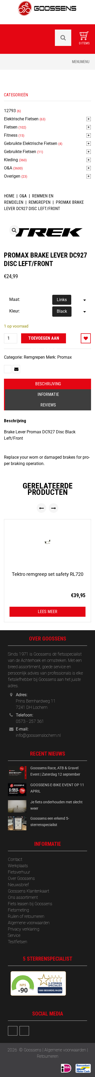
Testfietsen (17, 941)
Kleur (14, 311)
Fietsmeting (18, 910)
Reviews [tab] (48, 404)
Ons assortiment (23, 897)
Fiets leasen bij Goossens (30, 903)
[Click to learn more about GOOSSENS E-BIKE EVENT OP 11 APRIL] (17, 789)
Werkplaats (18, 865)
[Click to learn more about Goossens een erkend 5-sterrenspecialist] (17, 822)
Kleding (11, 159)
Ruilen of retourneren (26, 916)
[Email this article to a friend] (16, 369)
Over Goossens (21, 878)
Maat (14, 299)
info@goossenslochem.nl (38, 735)
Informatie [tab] (48, 394)
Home (9, 195)
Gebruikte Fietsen (20, 151)
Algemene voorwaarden (29, 922)
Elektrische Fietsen (21, 118)
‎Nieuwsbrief (18, 884)
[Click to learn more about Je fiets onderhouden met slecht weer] (17, 806)
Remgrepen (39, 202)
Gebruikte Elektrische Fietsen (30, 143)
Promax (64, 357)
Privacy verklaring (23, 929)
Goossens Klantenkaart (28, 891)
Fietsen (10, 127)
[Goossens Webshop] (47, 11)
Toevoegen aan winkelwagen (43, 339)
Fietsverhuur (19, 872)
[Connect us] (12, 1031)
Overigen (12, 176)
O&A (8, 167)
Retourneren (47, 1056)
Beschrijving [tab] (48, 383)
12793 (10, 110)
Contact (15, 859)
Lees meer (47, 611)
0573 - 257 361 (30, 721)
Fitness (10, 135)
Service (14, 935)
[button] (14, 230)
